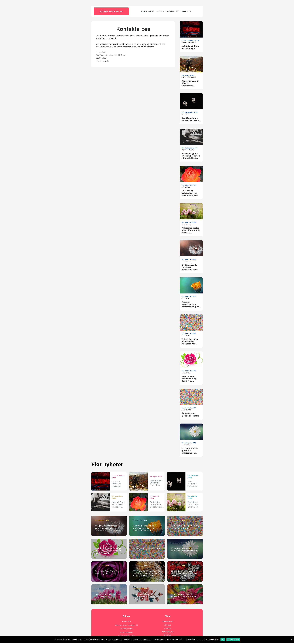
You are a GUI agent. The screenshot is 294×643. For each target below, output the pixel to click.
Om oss (160, 11)
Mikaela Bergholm (189, 42)
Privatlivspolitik (233, 639)
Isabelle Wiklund (188, 150)
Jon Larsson (186, 187)
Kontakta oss (183, 11)
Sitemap (167, 635)
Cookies (170, 11)
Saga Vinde (186, 114)
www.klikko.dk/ (128, 636)
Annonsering (147, 11)
